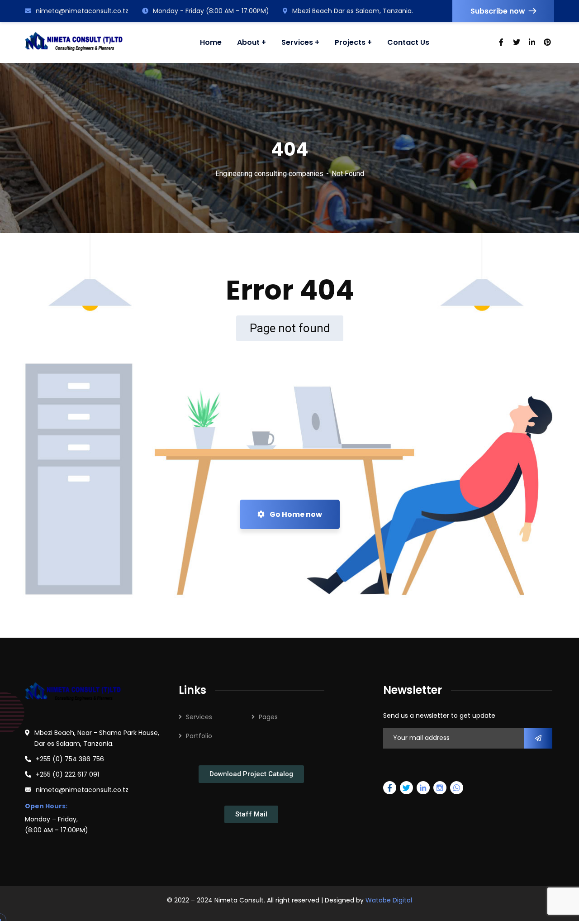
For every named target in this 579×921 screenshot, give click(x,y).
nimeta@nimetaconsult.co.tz (82, 10)
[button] (251, 774)
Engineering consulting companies (269, 173)
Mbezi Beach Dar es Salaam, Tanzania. (352, 10)
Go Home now (295, 514)
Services (199, 716)
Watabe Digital (388, 900)
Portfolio (199, 735)
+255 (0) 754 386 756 (70, 759)
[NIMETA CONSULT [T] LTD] (74, 42)
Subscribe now (497, 11)
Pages (268, 716)
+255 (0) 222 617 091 (67, 774)
